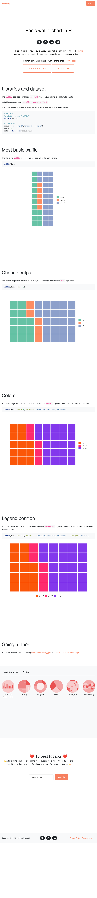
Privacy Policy (75, 838)
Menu (90, 3)
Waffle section (37, 68)
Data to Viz (63, 68)
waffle (80, 50)
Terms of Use (87, 838)
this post (71, 60)
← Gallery (6, 3)
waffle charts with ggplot (41, 652)
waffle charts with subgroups (67, 652)
